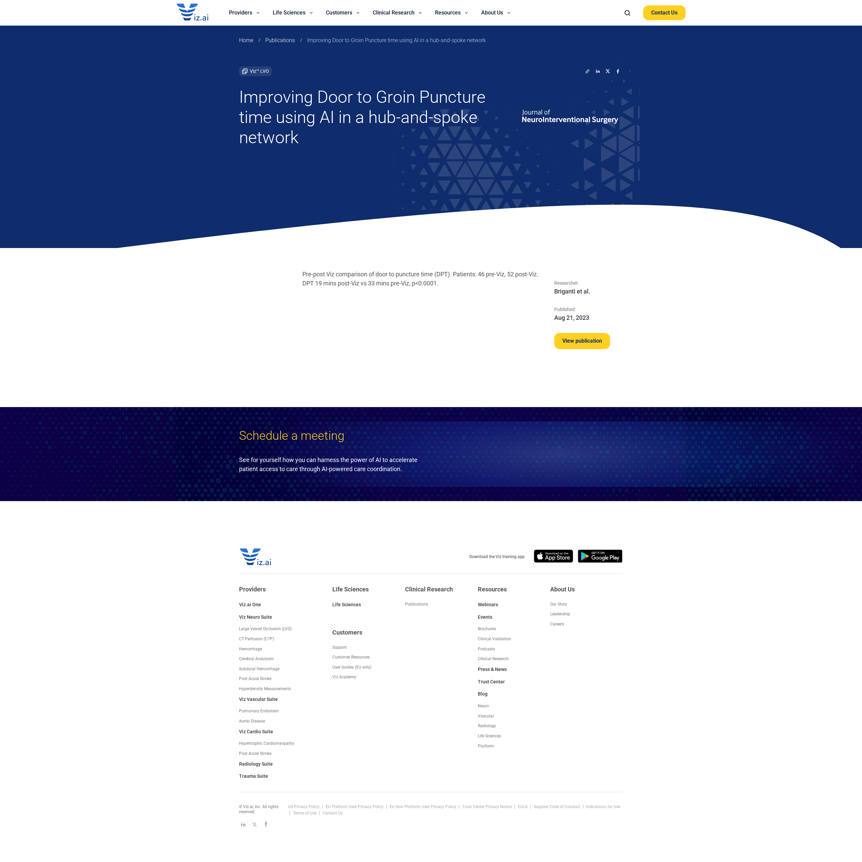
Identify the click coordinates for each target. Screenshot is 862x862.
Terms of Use (305, 813)
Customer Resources (351, 657)
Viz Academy (344, 677)
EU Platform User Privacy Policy (355, 806)
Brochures (487, 628)
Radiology (487, 726)
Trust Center (491, 681)
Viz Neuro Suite (255, 617)
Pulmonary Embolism (259, 711)
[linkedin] (598, 71)
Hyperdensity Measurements (265, 688)
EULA (523, 806)
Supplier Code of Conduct (557, 806)
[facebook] (618, 71)
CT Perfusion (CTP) (256, 639)
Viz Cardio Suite (256, 731)
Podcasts (486, 649)
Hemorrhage (250, 649)
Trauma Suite (253, 776)
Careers (557, 624)
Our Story (558, 604)
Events (485, 617)
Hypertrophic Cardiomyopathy (266, 743)
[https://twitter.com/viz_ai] (255, 824)
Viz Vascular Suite (258, 699)
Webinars (488, 604)
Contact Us (664, 12)
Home (246, 40)
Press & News (492, 669)
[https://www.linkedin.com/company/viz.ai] (243, 824)
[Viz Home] (256, 556)
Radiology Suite (256, 764)
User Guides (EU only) (351, 667)
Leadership (560, 614)
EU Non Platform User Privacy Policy (423, 806)
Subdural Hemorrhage (259, 669)
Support (339, 647)
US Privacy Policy (304, 806)
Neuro (483, 706)
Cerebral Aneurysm (256, 658)
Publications (280, 40)
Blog (483, 694)
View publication (582, 341)
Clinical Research (493, 658)
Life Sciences (346, 604)
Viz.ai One (250, 604)
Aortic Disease (252, 721)
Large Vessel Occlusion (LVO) (265, 628)
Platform (486, 746)
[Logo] (199, 12)
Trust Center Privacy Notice (487, 806)
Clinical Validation (494, 639)
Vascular (486, 716)
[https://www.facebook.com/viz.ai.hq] (266, 824)
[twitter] (588, 71)
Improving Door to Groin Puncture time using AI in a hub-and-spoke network (396, 40)
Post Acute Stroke (255, 678)
